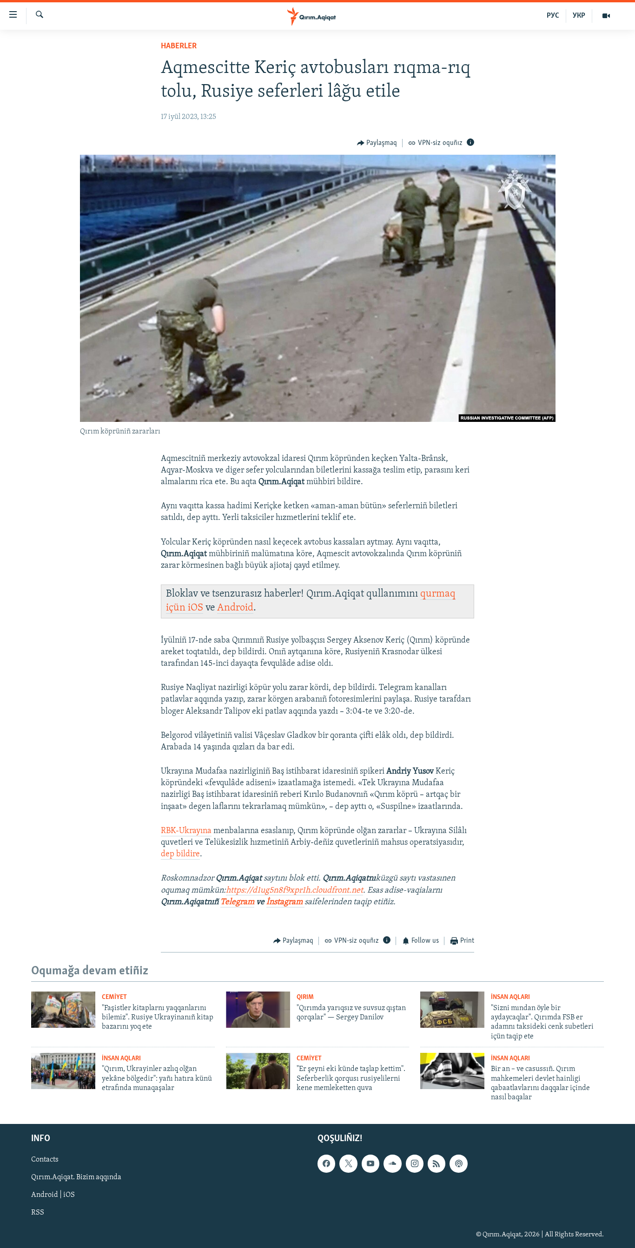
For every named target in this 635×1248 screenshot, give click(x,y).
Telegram (237, 902)
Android (235, 608)
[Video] (606, 15)
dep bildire (180, 854)
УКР (579, 16)
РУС (553, 16)
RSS (37, 1212)
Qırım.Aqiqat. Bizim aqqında (76, 1177)
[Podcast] (458, 1163)
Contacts (45, 1159)
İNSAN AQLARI (510, 997)
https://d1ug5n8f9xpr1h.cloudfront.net (294, 891)
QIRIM (305, 997)
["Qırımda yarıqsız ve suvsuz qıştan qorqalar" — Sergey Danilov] (258, 1010)
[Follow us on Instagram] (414, 1163)
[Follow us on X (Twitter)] (348, 1163)
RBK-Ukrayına (186, 831)
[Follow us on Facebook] (326, 1163)
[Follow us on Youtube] (370, 1163)
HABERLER (179, 46)
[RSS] (436, 1163)
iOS (195, 608)
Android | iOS (53, 1195)
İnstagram (285, 902)
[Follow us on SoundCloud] (392, 1163)
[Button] (377, 143)
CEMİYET (114, 997)
